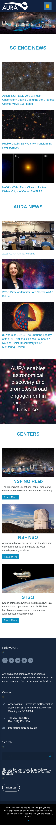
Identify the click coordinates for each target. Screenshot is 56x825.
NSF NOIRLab (28, 481)
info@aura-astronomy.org (22, 728)
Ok (28, 820)
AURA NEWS (28, 206)
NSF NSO (28, 537)
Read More (10, 497)
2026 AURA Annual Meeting (18, 253)
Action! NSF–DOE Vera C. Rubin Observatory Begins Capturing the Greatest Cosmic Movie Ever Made (28, 99)
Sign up (11, 787)
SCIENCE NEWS (28, 48)
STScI (28, 597)
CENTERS (28, 434)
